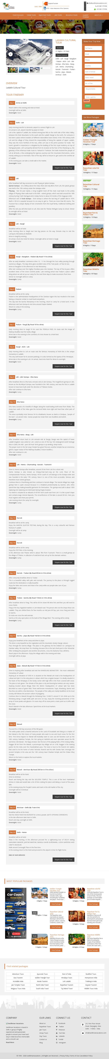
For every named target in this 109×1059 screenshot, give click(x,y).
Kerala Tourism (42, 981)
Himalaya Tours (66, 978)
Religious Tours (71, 15)
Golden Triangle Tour (42, 978)
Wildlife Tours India (91, 989)
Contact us (43, 1039)
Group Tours (43, 1033)
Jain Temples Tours (18, 985)
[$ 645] (39, 939)
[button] (10, 54)
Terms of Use (74, 1056)
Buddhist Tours (91, 974)
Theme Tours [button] (31, 15)
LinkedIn (61, 1036)
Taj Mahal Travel (66, 989)
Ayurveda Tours (42, 974)
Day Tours (43, 1036)
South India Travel (42, 989)
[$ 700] (76, 893)
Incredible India (18, 981)
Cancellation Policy (86, 1056)
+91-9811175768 (101, 6)
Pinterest (61, 1030)
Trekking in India (91, 981)
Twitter (61, 1027)
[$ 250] (39, 893)
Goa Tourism (18, 978)
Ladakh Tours (49, 30)
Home (40, 30)
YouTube (61, 1033)
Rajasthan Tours (45, 1027)
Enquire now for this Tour (63, 168)
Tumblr (60, 1039)
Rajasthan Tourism (66, 985)
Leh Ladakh (67, 981)
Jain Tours (58, 15)
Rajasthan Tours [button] (45, 15)
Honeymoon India (91, 978)
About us (42, 1023)
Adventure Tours (18, 974)
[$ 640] (76, 916)
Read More (10, 1042)
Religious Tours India (18, 989)
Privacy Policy (64, 1056)
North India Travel (42, 985)
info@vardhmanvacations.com (97, 3)
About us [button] (98, 15)
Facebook (61, 1023)
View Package (56, 904)
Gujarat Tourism (86, 16)
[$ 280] (76, 939)
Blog (41, 1043)
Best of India (66, 974)
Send (87, 106)
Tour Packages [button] (18, 15)
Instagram (62, 1043)
